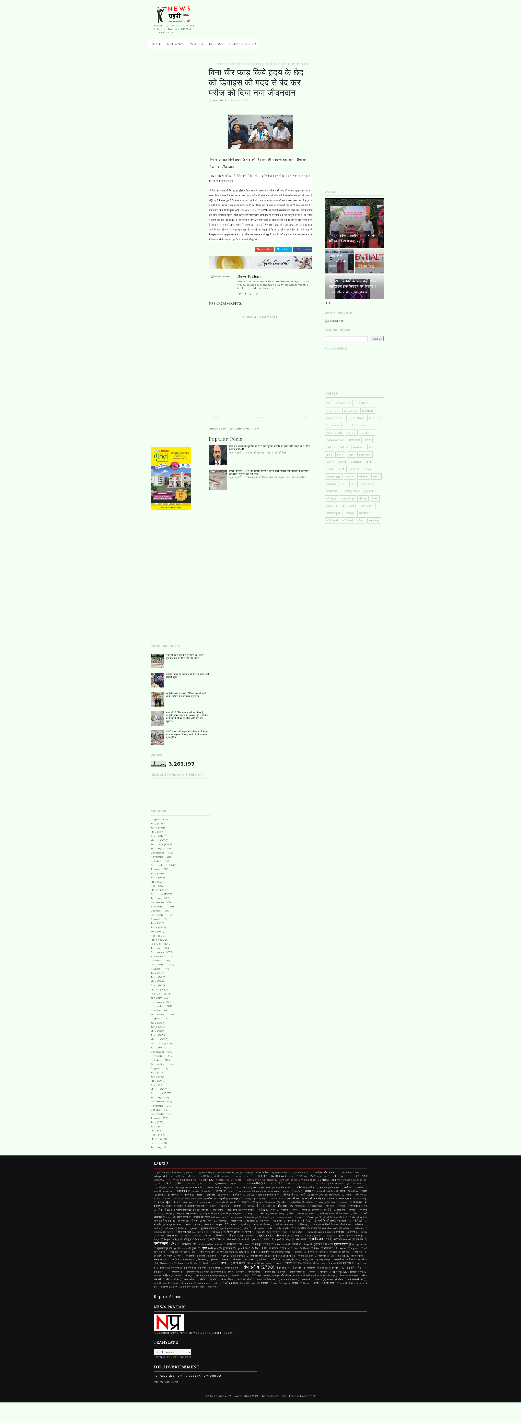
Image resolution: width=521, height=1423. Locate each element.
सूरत (225, 1275)
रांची (253, 1251)
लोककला (237, 1259)
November (158, 856)
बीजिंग (252, 1235)
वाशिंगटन (276, 1259)
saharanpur (335, 440)
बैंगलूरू (167, 1239)
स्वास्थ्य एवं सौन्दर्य (335, 1279)
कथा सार (359, 1194)
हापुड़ (295, 1283)
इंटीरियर (354, 1191)
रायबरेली (333, 1252)
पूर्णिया (246, 1228)
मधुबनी (278, 1239)
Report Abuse (168, 1296)
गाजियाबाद (366, 483)
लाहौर (191, 1259)
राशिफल (359, 1251)
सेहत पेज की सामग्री (349, 1275)
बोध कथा (202, 1239)
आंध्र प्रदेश (273, 1191)
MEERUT (216, 44)
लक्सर (213, 1256)
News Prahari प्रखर (245, 1395)
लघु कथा (272, 1255)
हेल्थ (316, 1283)
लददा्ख (301, 1256)
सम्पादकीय (218, 1272)
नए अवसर (277, 1221)
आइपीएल (208, 1191)
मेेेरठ (296, 1248)
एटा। (260, 1194)
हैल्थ (175, 1286)
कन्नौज (157, 1198)
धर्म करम (181, 1221)
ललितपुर (322, 1256)
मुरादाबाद (227, 1248)
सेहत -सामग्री (263, 1275)
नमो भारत (292, 1221)
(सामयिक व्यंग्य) (302, 1172)
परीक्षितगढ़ (303, 1224)
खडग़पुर (213, 1206)
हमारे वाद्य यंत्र (203, 1283)
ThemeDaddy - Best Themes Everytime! (287, 1395)
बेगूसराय (341, 1235)
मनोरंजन (161, 1243)
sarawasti (358, 1183)
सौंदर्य (249, 1279)
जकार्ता (352, 1210)
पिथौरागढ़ (182, 1228)
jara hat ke (286, 1180)
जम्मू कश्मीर (208, 1213)
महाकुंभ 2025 (262, 1244)
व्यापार (253, 1263)
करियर (187, 1198)
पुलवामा (193, 1228)
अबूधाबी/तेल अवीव (284, 1187)
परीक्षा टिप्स (289, 1224)
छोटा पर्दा (341, 1210)
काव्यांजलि (221, 1202)
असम (156, 1191)
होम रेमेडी (200, 1286)
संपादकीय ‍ (334, 1267)
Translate (184, 1356)
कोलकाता (357, 1202)
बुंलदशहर (281, 1235)
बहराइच (364, 1232)
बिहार (232, 1235)
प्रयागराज (316, 1228)
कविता (210, 1198)
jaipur (373, 418)
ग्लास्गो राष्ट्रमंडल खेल (186, 1210)
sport (169, 1187)
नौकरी (233, 1224)
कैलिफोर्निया (296, 1202)
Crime (304, 1176)
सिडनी (178, 1275)
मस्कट (248, 1244)
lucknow (333, 425)
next (329, 303)
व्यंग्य (223, 1263)
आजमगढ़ (259, 1191)
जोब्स (291, 1213)
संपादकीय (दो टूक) (315, 1268)
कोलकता (332, 483)
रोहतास (202, 1256)
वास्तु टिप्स (308, 1259)
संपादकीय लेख (354, 1267)
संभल (206, 1272)
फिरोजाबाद (217, 1232)
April (154, 835)
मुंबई (204, 1248)
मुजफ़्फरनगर (362, 1244)
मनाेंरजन (338, 1239)
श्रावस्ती (334, 1263)
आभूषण (286, 1191)
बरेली (352, 1232)
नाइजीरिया (158, 1224)
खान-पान (225, 1206)
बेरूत (351, 1235)
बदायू (320, 1232)
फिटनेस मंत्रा (203, 1232)
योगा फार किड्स (227, 1252)
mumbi (350, 425)
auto (184, 1176)
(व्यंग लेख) (245, 1172)
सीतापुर (188, 1275)
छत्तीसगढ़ (332, 505)
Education (320, 1176)
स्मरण (294, 1279)
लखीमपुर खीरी (257, 1256)
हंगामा (156, 1283)
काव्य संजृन (362, 1198)
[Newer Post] (216, 420)
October (156, 860)
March (155, 840)
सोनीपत (204, 1279)
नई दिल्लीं (264, 1221)
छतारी (304, 1210)
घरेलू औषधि (218, 1210)
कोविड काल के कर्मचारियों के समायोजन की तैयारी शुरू (187, 676)
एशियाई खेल (289, 1194)
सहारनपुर (374, 520)
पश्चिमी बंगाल (345, 1224)
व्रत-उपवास (266, 1263)
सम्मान (241, 1272)
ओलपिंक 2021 (317, 1194)
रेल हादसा (190, 1256)
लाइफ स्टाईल (357, 1256)
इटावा (351, 454)
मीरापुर (306, 1244)
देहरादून (350, 513)
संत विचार (215, 1268)
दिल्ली (345, 1217)
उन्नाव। (224, 1194)
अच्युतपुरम (183, 1187)
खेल (353, 483)
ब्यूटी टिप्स (215, 1239)
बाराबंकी (197, 1235)
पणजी (277, 1224)
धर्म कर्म (193, 1220)
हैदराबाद (164, 1286)
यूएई (194, 1252)
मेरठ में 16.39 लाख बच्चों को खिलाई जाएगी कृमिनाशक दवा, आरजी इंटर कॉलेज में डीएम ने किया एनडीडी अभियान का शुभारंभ (187, 717)
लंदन (311, 1256)
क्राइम (157, 1205)
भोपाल (267, 1239)
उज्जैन (330, 461)
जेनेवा (262, 1213)
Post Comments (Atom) (244, 428)
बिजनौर (220, 1235)
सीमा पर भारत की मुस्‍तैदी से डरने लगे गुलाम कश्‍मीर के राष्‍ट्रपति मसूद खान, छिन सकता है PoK (269, 447)
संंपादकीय (297, 1267)
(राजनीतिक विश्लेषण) (226, 1172)
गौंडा (365, 1206)
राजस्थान (299, 1252)
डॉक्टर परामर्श (237, 1217)
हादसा (275, 1283)
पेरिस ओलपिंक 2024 (287, 1228)
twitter (285, 249)
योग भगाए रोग (207, 1251)
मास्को (295, 1244)
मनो (349, 1239)
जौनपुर (301, 1213)
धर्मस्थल (223, 1221)
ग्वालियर (204, 1210)
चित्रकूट (284, 1210)
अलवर (337, 1187)
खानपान (238, 1205)
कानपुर (367, 469)
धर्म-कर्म (207, 1220)
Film (172, 1180)
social (157, 1187)
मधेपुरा (288, 1239)
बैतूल (177, 1239)
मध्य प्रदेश (301, 1239)
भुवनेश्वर (255, 1239)
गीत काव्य (330, 1206)
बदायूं (329, 1232)
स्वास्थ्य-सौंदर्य (355, 1279)
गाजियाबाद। (333, 491)
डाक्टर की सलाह (202, 1217)
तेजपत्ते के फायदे (285, 1217)
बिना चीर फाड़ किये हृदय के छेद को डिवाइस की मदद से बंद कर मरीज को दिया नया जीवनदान (264, 64)
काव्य (331, 1198)
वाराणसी (249, 1259)
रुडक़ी (169, 1256)
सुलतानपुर (200, 1275)
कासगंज (350, 476)
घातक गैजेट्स (248, 1210)
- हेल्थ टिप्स (176, 1172)
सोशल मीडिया (227, 1279)
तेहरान (300, 1217)
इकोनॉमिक (331, 1191)
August (156, 819)
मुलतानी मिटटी (244, 1248)
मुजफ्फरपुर (162, 1248)
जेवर (272, 1213)
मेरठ (258, 1248)
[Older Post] (305, 420)
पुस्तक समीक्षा (208, 1228)
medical (362, 1180)
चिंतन (273, 1210)
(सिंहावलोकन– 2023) (351, 1172)
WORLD (196, 44)
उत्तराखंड (356, 461)
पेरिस (270, 1228)
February (157, 844)
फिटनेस (170, 1232)
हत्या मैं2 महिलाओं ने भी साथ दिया (178, 1283)
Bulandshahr (242, 44)
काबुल (264, 1198)
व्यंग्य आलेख (239, 1263)
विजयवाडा (353, 1259)
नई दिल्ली (364, 513)
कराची (341, 469)
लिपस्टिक (202, 1259)
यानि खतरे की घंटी (178, 1252)
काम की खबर (277, 1198)
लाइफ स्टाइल (338, 1255)
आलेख (308, 1191)
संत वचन (202, 1268)
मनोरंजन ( (232, 1244)
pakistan (367, 432)
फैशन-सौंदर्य (297, 1232)
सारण (156, 1275)
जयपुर (250, 1213)
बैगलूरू (361, 1235)
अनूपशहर (228, 1187)
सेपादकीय (236, 1275)
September (158, 865)
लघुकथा (287, 1255)
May (153, 831)
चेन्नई (375, 498)
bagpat (367, 410)
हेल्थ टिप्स (329, 1283)
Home (155, 44)
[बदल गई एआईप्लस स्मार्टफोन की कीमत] (355, 227)
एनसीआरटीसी (272, 1194)
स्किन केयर (272, 1279)
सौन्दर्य (259, 1279)
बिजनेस (208, 1235)
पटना (253, 1224)
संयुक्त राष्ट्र (254, 1272)
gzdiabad (357, 418)
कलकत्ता (354, 469)
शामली (289, 1263)
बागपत (161, 1235)
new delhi (334, 432)
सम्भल (230, 1272)
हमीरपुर (218, 1283)
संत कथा (175, 1268)
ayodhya (350, 410)
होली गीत (212, 1286)
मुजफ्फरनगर (341, 1244)
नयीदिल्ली (348, 520)
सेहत (247, 1275)
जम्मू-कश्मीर (223, 1213)
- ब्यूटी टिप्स (159, 1172)
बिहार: (242, 1235)
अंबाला (268, 1187)
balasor (225, 1176)
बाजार (175, 1235)
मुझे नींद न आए (180, 1248)
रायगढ (322, 1252)
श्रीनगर (347, 1263)
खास (343, 483)
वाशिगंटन (263, 1259)
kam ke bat (305, 1180)
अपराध (256, 1187)
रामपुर (311, 1251)
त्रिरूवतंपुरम (313, 1217)
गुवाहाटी (369, 491)
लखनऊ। (241, 1256)
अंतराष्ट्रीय (197, 1187)
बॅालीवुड (308, 1235)
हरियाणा (242, 1283)
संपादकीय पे (177, 1272)
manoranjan (344, 1180)
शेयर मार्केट (322, 1263)
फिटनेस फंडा (184, 1232)
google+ (266, 249)
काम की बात (293, 1198)
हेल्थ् (342, 1283)
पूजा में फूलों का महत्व (229, 1228)
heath (238, 1180)
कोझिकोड (310, 1202)
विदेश (365, 1259)
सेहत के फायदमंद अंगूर (325, 1275)
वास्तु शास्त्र (324, 1259)
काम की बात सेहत (314, 1198)
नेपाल (197, 1224)
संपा (236, 1268)
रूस (179, 1256)
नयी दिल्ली (332, 520)
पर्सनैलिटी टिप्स (328, 1224)
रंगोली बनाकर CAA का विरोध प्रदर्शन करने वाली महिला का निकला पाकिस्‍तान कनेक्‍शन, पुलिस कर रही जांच (269, 472)
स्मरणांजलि (306, 1279)
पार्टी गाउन (169, 1228)
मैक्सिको (306, 1248)
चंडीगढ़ (363, 498)
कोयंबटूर (363, 476)
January (156, 848)
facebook (303, 249)
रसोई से (242, 1252)
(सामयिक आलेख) (282, 1172)
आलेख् (319, 1191)
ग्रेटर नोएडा (347, 498)
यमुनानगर (355, 1248)
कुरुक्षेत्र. (272, 1202)
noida (351, 432)
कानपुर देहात (334, 476)
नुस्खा (188, 1224)
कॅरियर (284, 1202)
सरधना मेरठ (270, 1272)
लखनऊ (224, 1255)
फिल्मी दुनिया (233, 1232)
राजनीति (265, 1251)
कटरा (330, 469)
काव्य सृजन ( (189, 1202)
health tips (223, 1180)
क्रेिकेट (180, 1206)
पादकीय (157, 1228)
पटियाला (266, 1224)
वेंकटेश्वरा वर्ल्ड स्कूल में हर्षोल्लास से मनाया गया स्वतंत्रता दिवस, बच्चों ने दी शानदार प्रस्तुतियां (187, 734)
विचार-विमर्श (339, 1259)
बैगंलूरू (157, 1239)
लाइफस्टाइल (160, 1259)
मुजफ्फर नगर (320, 1244)
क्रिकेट (169, 1206)
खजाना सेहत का (196, 1205)
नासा (179, 1224)
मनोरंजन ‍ (187, 1244)
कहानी (222, 1198)
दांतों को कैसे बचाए (330, 1217)
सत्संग (227, 1268)
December (158, 852)
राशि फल (346, 1252)
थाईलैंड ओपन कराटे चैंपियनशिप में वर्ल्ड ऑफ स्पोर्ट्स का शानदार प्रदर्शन (186, 695)
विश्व (196, 1263)
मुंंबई (216, 1248)
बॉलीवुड (188, 1239)
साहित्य (166, 1275)
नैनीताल (208, 1224)
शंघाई (278, 1263)
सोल (215, 1279)
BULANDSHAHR (339, 403)
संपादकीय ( (159, 1271)
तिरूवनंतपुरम (334, 513)
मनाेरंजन (317, 1239)
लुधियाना (214, 1259)
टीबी (355, 1213)
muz (363, 425)
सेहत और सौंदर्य (283, 1275)
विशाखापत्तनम (183, 1263)
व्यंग (214, 1263)
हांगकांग (253, 1283)
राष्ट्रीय (158, 1255)
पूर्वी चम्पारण (259, 1228)
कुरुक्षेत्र (259, 1202)
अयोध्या (323, 1187)
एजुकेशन (237, 1194)
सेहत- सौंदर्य (172, 1279)
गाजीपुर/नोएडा (352, 491)
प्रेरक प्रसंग (332, 1228)
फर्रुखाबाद (359, 1228)
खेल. (270, 1206)
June (154, 827)
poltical (306, 1183)
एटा (249, 1194)
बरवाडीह (340, 1232)
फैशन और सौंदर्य (264, 1232)
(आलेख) (190, 1172)
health (203, 1179)
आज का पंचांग (245, 1191)
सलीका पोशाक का (297, 1272)
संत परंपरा (188, 1268)
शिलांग (309, 1263)
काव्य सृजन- (206, 1202)
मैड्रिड (317, 1248)
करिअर (177, 1198)
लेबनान (225, 1259)
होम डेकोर (187, 1286)
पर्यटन (314, 1224)
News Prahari (220, 100)
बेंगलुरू (330, 1235)
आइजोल (196, 1191)
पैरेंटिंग (303, 1228)
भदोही (244, 1239)
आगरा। (232, 1191)
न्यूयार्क (243, 1224)
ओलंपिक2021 (335, 1194)
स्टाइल (284, 1279)
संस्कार (313, 1272)
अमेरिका (311, 1187)
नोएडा (361, 520)
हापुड (285, 1283)
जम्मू (179, 1213)
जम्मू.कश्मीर (367, 505)
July (153, 823)
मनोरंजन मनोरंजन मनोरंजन (211, 1244)
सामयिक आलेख (356, 1272)
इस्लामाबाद (365, 454)
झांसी (322, 1213)
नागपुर (169, 1224)
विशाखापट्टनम (166, 1263)
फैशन (248, 1232)
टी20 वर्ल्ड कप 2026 (339, 1213)
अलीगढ (331, 447)
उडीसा (342, 461)
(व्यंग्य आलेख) (262, 1172)
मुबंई (194, 1248)
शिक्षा (300, 1263)
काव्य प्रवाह (345, 1198)
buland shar (336, 418)
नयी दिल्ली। (342, 1221)
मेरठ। (275, 1248)
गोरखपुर (331, 498)
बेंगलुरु (319, 1235)
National (176, 44)
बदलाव (310, 1232)
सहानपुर (323, 1272)
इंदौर (329, 454)
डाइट (170, 1217)
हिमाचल (306, 1283)
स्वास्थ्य (318, 1279)
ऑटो (368, 461)
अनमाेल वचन (213, 1187)
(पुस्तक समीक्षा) (205, 1172)
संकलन (163, 1268)
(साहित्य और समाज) (324, 1172)
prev (326, 303)
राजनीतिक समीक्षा (282, 1252)
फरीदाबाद (347, 1228)
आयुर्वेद (297, 1191)
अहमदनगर (167, 1191)
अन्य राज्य (354, 440)
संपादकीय (251, 1267)
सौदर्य (240, 1279)
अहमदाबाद (358, 447)
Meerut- (190, 1183)
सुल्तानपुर (214, 1275)
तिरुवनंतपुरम (252, 1217)
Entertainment (343, 1176)
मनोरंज (359, 1239)
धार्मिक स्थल (236, 1221)
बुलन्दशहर (295, 1235)
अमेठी (368, 440)
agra (174, 1176)
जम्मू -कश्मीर (349, 505)
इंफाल (340, 454)
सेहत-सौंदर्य (189, 1279)
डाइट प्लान (182, 1217)
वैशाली (205, 1263)
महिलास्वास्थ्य (281, 1244)
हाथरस (264, 1283)
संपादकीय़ (281, 1267)
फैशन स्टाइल (282, 1232)
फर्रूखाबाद (158, 1232)
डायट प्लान (221, 1217)
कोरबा (376, 476)
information (253, 1180)
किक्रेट (246, 1202)
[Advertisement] (180, 123)
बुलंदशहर (264, 1235)
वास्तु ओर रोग (292, 1259)
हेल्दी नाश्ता (354, 1283)
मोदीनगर (328, 1248)
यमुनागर (343, 1248)
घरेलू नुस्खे (232, 1210)
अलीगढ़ (344, 447)
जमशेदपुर (168, 1213)
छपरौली (328, 1209)
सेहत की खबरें (304, 1275)
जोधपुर (282, 1213)
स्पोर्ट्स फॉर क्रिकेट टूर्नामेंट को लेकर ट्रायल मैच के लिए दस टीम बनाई (185, 656)
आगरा (372, 447)
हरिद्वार (228, 1282)
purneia (320, 1183)
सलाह (282, 1272)
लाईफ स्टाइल (178, 1259)
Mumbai (333, 410)
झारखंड (312, 1213)
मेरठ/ (287, 1248)
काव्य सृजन (165, 1202)
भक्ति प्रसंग (232, 1239)
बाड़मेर (187, 1235)
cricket (291, 1176)
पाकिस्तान (359, 1224)
